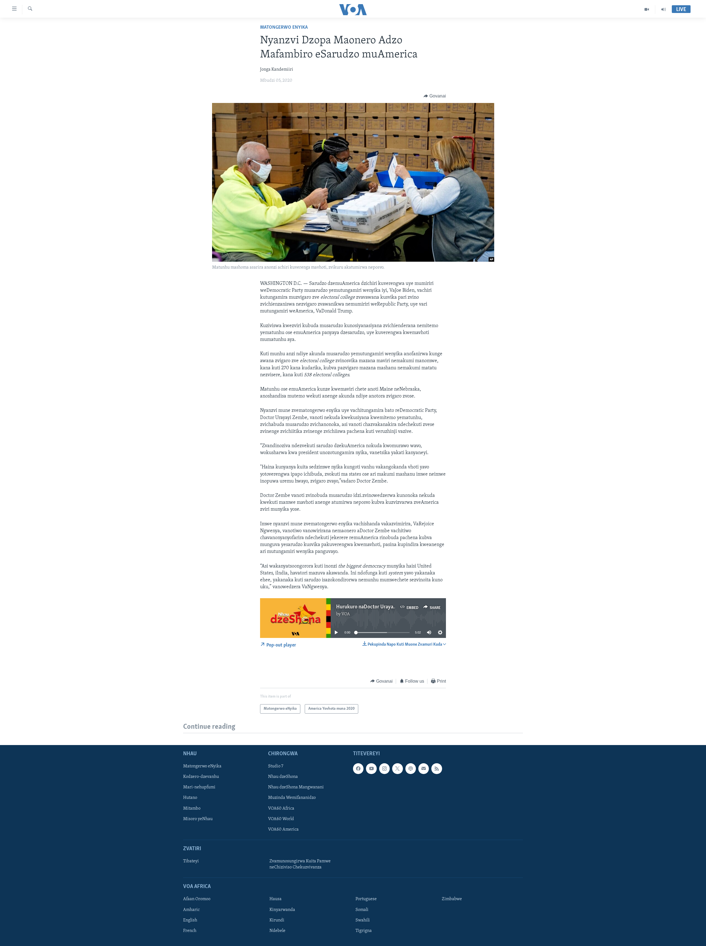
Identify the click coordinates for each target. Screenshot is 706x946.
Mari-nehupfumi (199, 787)
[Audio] (663, 9)
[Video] (646, 9)
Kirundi (276, 920)
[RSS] (436, 768)
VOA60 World (281, 819)
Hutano (190, 798)
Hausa (275, 899)
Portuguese (366, 899)
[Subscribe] (423, 768)
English (190, 920)
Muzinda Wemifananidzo (292, 798)
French (189, 931)
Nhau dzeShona (283, 777)
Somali (361, 910)
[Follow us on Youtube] (371, 768)
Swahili (362, 920)
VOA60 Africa (281, 808)
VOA (345, 614)
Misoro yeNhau (198, 819)
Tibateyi (191, 861)
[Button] (435, 96)
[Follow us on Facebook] (358, 768)
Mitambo (191, 808)
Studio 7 (275, 766)
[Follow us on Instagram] (384, 768)
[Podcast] (410, 768)
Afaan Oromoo (196, 899)
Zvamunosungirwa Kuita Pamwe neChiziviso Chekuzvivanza (300, 864)
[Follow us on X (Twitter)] (397, 768)
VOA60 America (283, 829)
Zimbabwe (452, 899)
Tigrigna (363, 931)
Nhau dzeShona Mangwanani (296, 787)
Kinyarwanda (282, 910)
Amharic (191, 910)
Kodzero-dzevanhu (201, 777)
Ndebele (277, 931)
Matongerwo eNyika (284, 27)
